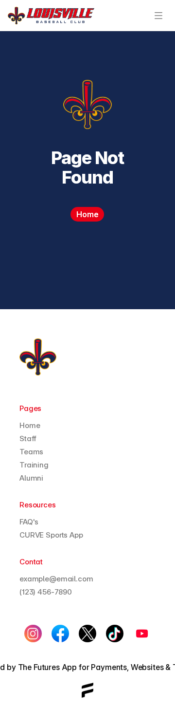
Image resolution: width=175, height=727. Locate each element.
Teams (31, 451)
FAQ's (28, 521)
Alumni (31, 478)
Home (29, 425)
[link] (51, 15)
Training (34, 464)
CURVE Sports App (51, 535)
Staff (27, 438)
